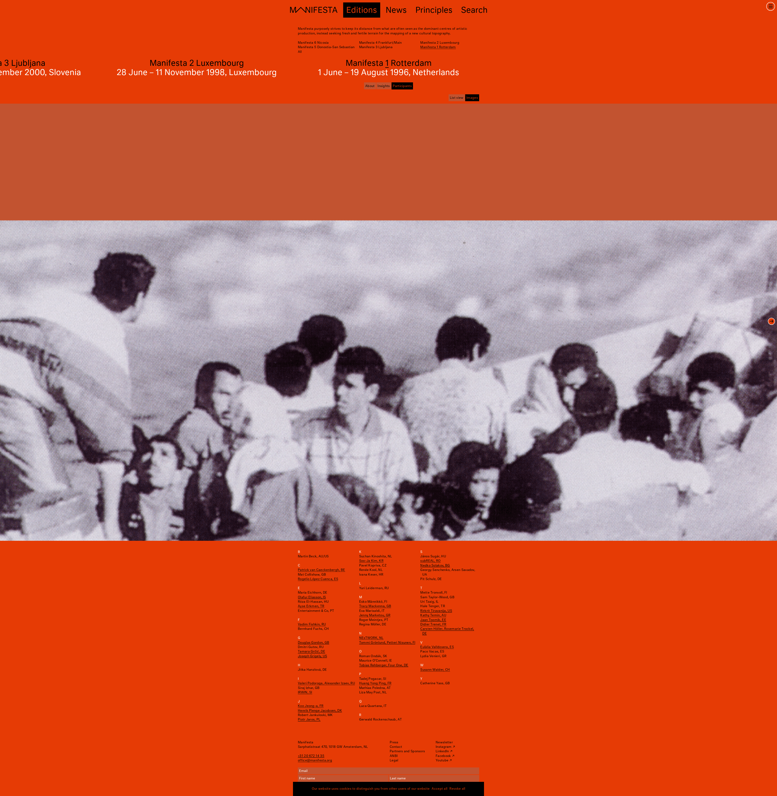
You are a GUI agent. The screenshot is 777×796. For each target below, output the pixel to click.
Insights (384, 86)
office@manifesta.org (315, 760)
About (370, 86)
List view (457, 97)
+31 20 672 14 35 (311, 756)
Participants (402, 86)
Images (472, 97)
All (300, 51)
